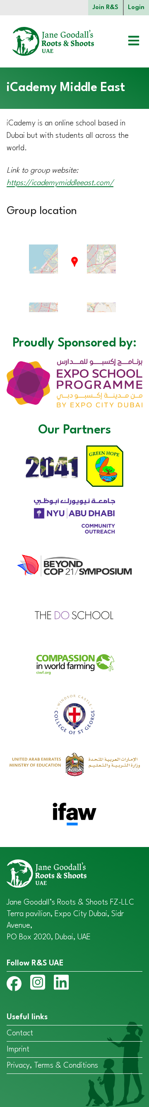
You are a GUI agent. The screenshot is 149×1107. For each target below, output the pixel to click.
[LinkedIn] (61, 984)
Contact (20, 1033)
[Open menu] (127, 41)
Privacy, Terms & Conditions (52, 1065)
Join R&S (105, 8)
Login (136, 8)
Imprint (18, 1049)
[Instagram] (37, 984)
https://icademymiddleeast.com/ (60, 183)
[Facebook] (14, 985)
